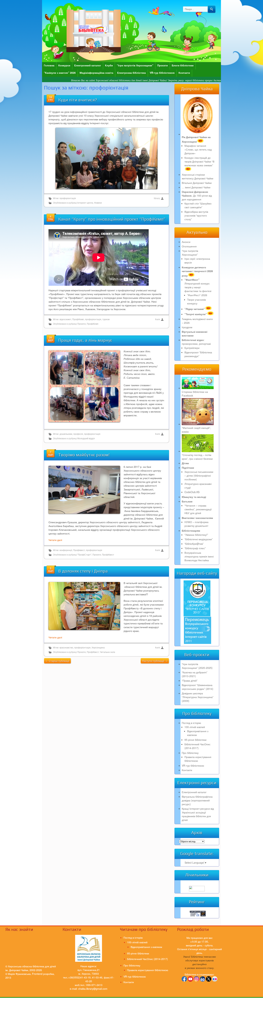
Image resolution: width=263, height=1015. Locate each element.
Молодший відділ (86, 438)
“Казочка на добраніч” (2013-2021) (194, 674)
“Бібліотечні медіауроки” (198, 539)
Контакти (184, 72)
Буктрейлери (191, 348)
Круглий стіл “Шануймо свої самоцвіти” (197, 205)
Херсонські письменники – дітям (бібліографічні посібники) (198, 475)
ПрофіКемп (78, 319)
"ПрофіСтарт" (84, 555)
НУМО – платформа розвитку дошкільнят (196, 523)
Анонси (186, 242)
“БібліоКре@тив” (194, 543)
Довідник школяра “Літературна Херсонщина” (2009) (197, 697)
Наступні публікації (154, 661)
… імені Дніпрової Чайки (196, 187)
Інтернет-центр (85, 203)
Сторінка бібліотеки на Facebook (195, 393)
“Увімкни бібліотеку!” (196, 534)
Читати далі (55, 540)
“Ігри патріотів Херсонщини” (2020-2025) (197, 666)
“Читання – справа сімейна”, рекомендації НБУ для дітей (198, 509)
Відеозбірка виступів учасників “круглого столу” (196, 215)
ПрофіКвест (108, 555)
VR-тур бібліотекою (162, 72)
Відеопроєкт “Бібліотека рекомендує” (198, 354)
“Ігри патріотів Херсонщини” (135, 65)
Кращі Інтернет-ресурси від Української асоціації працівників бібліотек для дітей (198, 814)
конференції (66, 550)
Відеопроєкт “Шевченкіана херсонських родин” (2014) (197, 687)
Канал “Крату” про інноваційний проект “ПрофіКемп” (111, 219)
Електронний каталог (87, 65)
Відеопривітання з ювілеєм (146, 947)
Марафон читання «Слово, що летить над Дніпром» (198, 149)
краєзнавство (66, 647)
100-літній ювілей (194, 727)
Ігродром (187, 327)
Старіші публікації (57, 661)
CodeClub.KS (191, 492)
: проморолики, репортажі (196, 341)
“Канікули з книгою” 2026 (60, 72)
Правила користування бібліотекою (197, 758)
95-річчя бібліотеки (195, 739)
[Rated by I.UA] (197, 890)
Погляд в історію (191, 723)
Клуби (109, 65)
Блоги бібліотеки (183, 65)
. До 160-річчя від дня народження (197, 195)
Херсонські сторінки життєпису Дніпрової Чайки (197, 176)
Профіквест (79, 550)
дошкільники (66, 434)
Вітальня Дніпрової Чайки (197, 183)
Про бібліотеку (190, 753)
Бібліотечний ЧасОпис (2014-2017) (197, 746)
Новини (98, 203)
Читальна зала (107, 652)
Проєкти (162, 65)
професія (78, 434)
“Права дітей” (190, 680)
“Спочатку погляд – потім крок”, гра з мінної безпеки (197, 456)
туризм (105, 319)
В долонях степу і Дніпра (83, 571)
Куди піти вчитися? (77, 99)
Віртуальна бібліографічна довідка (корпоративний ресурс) (197, 800)
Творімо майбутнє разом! (84, 454)
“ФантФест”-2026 (197, 295)
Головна (49, 65)
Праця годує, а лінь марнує (85, 340)
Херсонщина (98, 647)
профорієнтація (68, 198)
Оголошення (189, 246)
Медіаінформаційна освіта (96, 72)
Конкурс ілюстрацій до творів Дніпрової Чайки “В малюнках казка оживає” (199, 161)
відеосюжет (65, 319)
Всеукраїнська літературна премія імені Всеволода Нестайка (199, 556)
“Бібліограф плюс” (195, 548)
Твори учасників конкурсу (196, 301)
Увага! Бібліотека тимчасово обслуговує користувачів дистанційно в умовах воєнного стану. (199, 962)
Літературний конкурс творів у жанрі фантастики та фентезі (197, 285)
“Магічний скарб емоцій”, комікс (196, 429)
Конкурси (64, 65)
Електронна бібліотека (131, 72)
